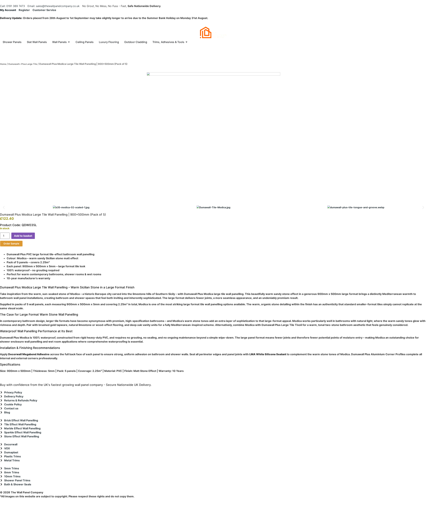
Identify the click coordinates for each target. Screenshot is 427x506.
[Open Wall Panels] (69, 42)
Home (3, 64)
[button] (4, 207)
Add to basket (23, 235)
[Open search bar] (213, 47)
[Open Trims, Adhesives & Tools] (186, 42)
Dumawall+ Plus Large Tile (22, 64)
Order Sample (11, 243)
